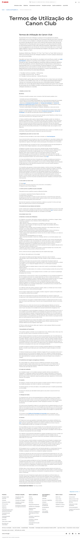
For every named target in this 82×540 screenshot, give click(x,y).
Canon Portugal (6, 533)
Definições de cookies (20, 530)
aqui (47, 156)
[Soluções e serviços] (51, 5)
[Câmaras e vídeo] (22, 5)
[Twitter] (75, 533)
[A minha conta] (76, 2)
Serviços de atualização (46, 103)
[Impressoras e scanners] (40, 5)
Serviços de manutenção (32, 103)
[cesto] (79, 2)
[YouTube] (78, 533)
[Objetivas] (28, 5)
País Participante (51, 136)
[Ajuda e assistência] (61, 5)
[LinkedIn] (72, 533)
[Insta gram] (69, 533)
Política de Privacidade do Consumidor (38, 413)
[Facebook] (66, 533)
